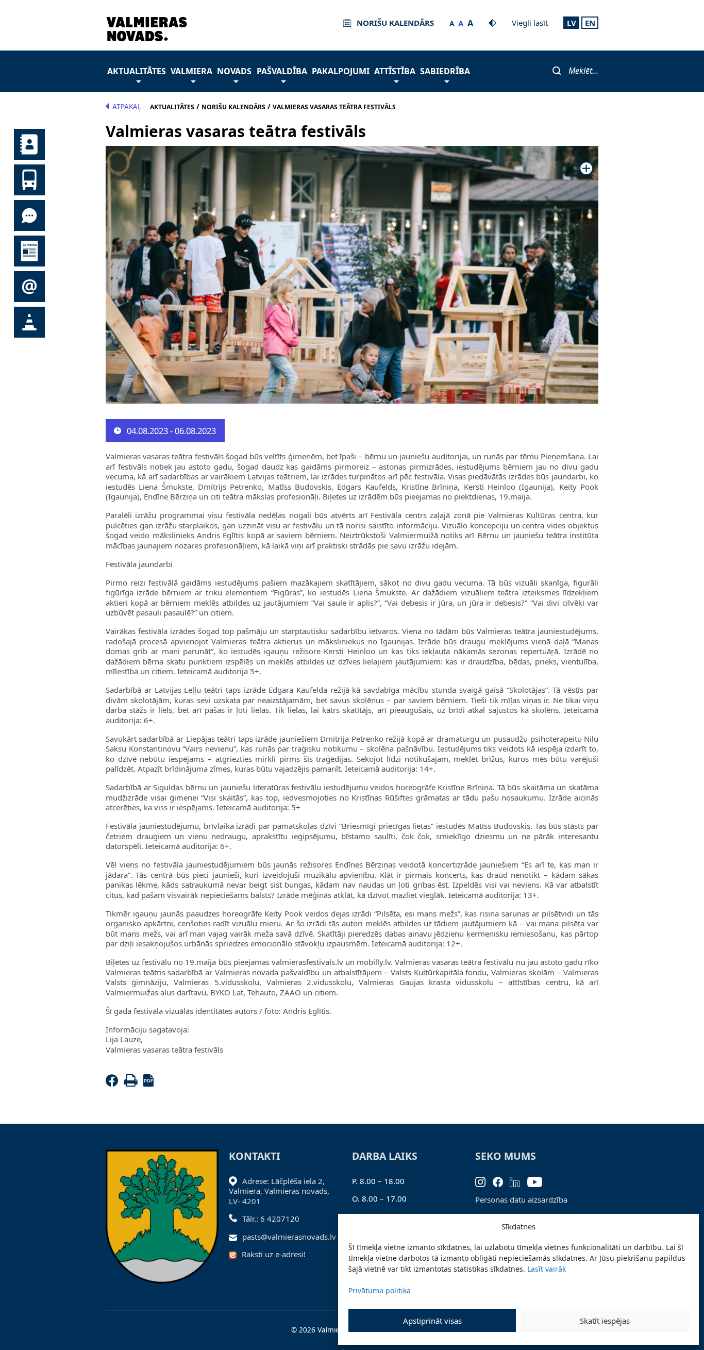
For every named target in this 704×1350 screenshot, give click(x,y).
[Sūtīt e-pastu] (236, 1236)
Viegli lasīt (530, 23)
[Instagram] (484, 1181)
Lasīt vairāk (546, 1269)
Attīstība (394, 71)
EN (590, 23)
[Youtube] (538, 1181)
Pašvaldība (282, 71)
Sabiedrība (445, 71)
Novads (234, 71)
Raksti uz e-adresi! (274, 1254)
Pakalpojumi (341, 71)
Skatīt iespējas (605, 1320)
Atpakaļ (126, 106)
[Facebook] (114, 1083)
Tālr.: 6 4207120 (270, 1218)
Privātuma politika (379, 1290)
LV (571, 23)
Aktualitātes (136, 71)
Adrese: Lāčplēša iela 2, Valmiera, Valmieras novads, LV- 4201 (279, 1191)
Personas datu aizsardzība (521, 1199)
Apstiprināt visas (432, 1320)
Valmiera (191, 71)
